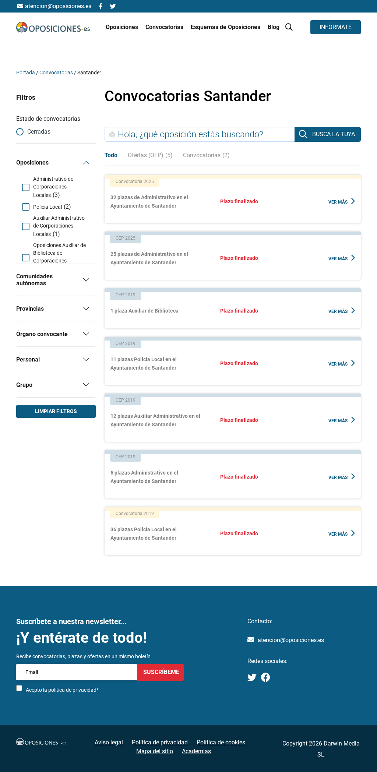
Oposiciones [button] (123, 27)
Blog (273, 27)
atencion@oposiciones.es (291, 640)
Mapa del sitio (154, 751)
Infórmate (336, 27)
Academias (196, 751)
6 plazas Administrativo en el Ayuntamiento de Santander (144, 477)
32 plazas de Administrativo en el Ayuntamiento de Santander (149, 201)
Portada (25, 72)
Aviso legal (109, 742)
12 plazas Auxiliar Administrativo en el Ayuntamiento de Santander (155, 420)
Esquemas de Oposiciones (226, 27)
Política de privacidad (160, 742)
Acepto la (62, 690)
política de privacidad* (73, 690)
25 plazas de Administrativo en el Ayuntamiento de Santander (149, 258)
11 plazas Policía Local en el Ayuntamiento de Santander (143, 363)
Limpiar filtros (56, 411)
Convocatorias (56, 72)
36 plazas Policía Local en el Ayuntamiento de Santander (143, 533)
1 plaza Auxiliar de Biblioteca (144, 311)
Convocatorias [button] (165, 27)
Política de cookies (221, 742)
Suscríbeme (160, 672)
